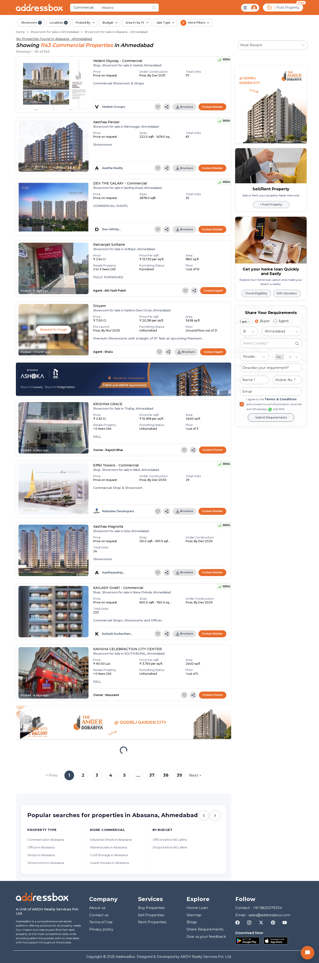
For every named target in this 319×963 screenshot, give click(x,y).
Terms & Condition (281, 399)
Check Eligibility (256, 293)
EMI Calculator (287, 293)
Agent (283, 321)
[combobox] (135, 7)
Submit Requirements (271, 417)
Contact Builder (212, 106)
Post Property (287, 7)
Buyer (265, 321)
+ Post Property (271, 204)
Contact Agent (213, 290)
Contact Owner (212, 449)
